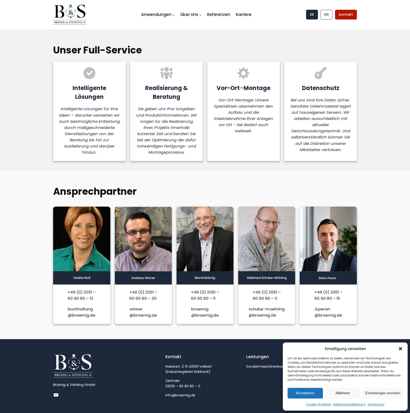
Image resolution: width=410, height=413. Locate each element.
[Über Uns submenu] (200, 14)
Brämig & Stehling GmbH (74, 384)
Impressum (376, 404)
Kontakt (346, 14)
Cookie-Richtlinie (318, 404)
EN (326, 14)
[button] (400, 348)
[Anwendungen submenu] (173, 14)
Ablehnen (342, 393)
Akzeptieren (305, 393)
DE (312, 14)
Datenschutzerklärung (349, 404)
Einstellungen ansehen (382, 393)
